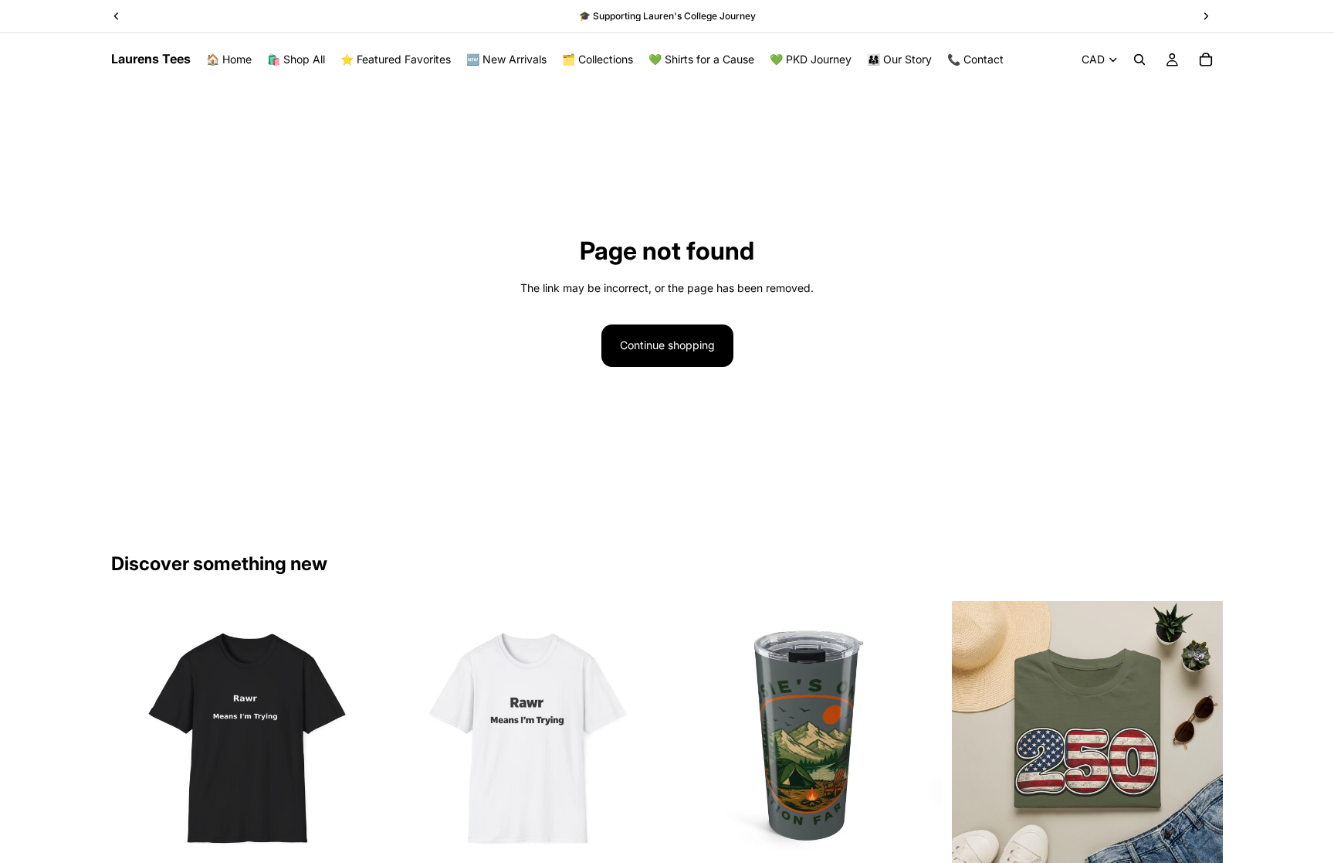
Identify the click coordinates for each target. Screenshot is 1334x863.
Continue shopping (667, 345)
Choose (371, 848)
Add (932, 848)
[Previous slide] (134, 736)
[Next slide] (359, 736)
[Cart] (1206, 59)
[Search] (1139, 59)
